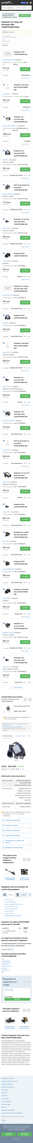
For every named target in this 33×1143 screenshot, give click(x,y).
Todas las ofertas (8, 736)
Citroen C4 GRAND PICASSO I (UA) (14, 904)
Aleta (2, 959)
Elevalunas (4, 968)
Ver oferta (17, 999)
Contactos (4, 1107)
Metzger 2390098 (8, 194)
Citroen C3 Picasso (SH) (11, 909)
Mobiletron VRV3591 (9, 420)
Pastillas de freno (6, 963)
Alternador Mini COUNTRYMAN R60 (22, 706)
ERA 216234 (6, 482)
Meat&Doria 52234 (8, 632)
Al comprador (5, 1098)
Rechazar (24, 1134)
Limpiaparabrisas (6, 961)
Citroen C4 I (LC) (9, 899)
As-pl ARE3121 (7, 94)
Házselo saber (14, 814)
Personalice (16, 1139)
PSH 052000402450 (8, 60)
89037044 (8, 990)
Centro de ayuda (5, 1104)
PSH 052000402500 (8, 569)
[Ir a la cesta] (30, 3)
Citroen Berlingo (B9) (10, 902)
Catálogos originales (7, 1084)
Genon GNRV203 (7, 295)
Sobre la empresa (6, 1101)
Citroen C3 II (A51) (9, 913)
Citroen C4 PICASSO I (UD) (11, 906)
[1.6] (7, 7)
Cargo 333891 (7, 261)
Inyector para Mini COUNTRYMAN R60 (10, 878)
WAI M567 (6, 160)
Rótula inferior (5, 964)
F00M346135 (9, 949)
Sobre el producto (20, 736)
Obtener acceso (24, 15)
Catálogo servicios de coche (9, 1081)
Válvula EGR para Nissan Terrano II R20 (24, 1027)
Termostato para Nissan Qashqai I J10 (10, 1027)
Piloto (2, 972)
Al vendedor (4, 1095)
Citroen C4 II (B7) (9, 911)
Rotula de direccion (6, 966)
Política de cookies (20, 1129)
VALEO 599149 (7, 228)
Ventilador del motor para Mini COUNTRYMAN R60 (24, 878)
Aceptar (8, 1134)
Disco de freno (5, 970)
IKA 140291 (6, 541)
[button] (23, 2)
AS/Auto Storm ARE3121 (10, 126)
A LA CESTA (25, 69)
